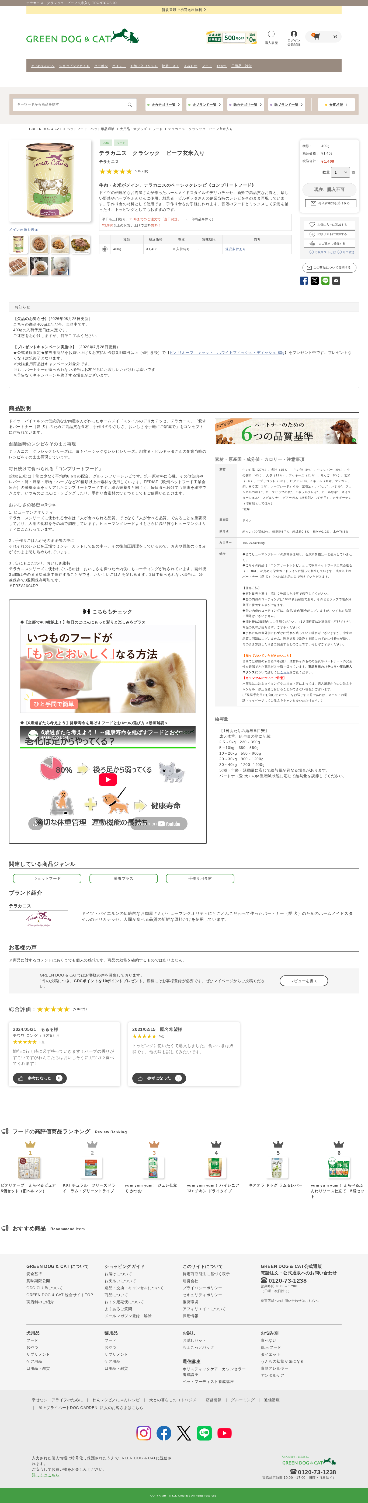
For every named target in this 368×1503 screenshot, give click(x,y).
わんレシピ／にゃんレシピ (116, 1400)
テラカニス (109, 161)
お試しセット (194, 1340)
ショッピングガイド (74, 66)
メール (336, 281)
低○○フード (271, 1347)
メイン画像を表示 (23, 230)
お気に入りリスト (144, 66)
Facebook (304, 281)
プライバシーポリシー (202, 1288)
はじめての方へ (43, 66)
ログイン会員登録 (293, 42)
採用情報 (191, 1316)
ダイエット (270, 1354)
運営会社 (191, 1281)
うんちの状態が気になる (282, 1361)
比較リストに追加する (332, 234)
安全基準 (34, 1274)
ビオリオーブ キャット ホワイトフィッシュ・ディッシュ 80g (227, 352)
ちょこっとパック (198, 1347)
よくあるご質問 (118, 1309)
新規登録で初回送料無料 (182, 10)
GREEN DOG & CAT (45, 129)
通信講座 (272, 1400)
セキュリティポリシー (202, 1295)
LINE (325, 281)
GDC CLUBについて (44, 1288)
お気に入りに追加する (332, 224)
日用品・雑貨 (241, 66)
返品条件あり (235, 249)
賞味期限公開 (38, 1281)
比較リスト (170, 66)
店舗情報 (214, 1400)
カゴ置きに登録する (332, 243)
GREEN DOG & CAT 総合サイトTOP (59, 1295)
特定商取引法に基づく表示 (206, 1274)
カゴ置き (348, 252)
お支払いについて (120, 1281)
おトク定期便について (124, 1302)
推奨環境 (191, 1302)
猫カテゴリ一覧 (246, 105)
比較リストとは (325, 252)
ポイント (119, 66)
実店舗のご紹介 (40, 1302)
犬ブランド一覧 (205, 105)
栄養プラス (123, 878)
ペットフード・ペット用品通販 (90, 129)
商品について (116, 1295)
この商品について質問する (332, 267)
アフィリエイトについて (204, 1309)
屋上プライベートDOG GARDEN (68, 1408)
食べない (269, 1340)
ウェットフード (47, 878)
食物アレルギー (275, 1368)
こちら (285, 672)
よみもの (190, 66)
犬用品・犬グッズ (133, 129)
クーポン (101, 66)
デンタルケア (272, 1375)
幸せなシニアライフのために (57, 1400)
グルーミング (243, 1400)
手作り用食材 (200, 878)
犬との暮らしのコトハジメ (173, 1400)
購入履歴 (271, 43)
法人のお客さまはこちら (121, 1408)
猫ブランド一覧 (286, 105)
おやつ (222, 66)
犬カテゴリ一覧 (164, 105)
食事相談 (336, 105)
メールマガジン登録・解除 (128, 1316)
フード (207, 66)
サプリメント (38, 1354)
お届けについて (118, 1274)
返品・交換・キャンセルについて (134, 1288)
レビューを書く (304, 981)
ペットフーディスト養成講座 (208, 1381)
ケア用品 (34, 1361)
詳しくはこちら (46, 1475)
